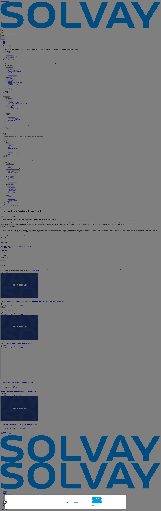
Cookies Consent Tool (96, 505)
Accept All (97, 498)
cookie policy (76, 502)
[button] (5, 502)
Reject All (97, 501)
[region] (65, 502)
